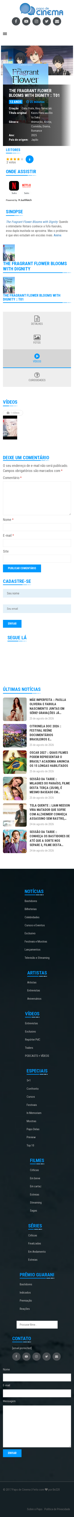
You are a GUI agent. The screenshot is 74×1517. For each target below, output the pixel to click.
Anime (47, 122)
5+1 (29, 1080)
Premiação (26, 1300)
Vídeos (37, 361)
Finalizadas (34, 1243)
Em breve (35, 1178)
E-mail (8, 535)
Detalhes (37, 323)
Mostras (31, 1121)
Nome (8, 520)
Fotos (37, 342)
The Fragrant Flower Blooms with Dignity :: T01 (34, 93)
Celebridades (32, 917)
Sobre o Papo (34, 1509)
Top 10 (30, 1145)
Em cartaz (35, 1186)
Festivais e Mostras (36, 941)
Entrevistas (33, 990)
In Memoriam (34, 1113)
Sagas (33, 1210)
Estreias (34, 1194)
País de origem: (18, 139)
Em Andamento (37, 1251)
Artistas (32, 982)
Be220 (56, 1489)
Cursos (31, 1096)
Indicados (25, 1292)
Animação (37, 122)
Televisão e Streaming (37, 958)
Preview (31, 1137)
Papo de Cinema (21, 1489)
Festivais (32, 1105)
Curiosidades (37, 380)
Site (6, 551)
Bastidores (31, 901)
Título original (18, 113)
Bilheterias (31, 909)
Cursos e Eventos (35, 925)
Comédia (36, 126)
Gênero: (14, 122)
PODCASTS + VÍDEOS (37, 1056)
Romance (36, 130)
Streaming (36, 1202)
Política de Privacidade (57, 1509)
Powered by (12, 200)
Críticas (34, 1170)
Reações (25, 1309)
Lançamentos (32, 949)
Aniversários (34, 998)
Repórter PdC (32, 1039)
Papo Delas (33, 1129)
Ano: (12, 135)
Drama (46, 126)
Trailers (29, 1048)
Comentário (12, 478)
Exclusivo (30, 933)
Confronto (33, 1088)
